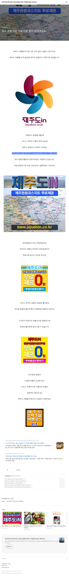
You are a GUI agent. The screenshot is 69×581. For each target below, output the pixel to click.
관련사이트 (4, 558)
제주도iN (4, 561)
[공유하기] (10, 470)
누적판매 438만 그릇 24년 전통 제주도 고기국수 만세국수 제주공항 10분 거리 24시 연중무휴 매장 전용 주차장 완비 (28, 446)
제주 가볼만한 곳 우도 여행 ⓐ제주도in (14, 479)
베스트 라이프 (5, 570)
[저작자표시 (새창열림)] (22, 470)
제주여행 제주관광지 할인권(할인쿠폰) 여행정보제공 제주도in (19, 2)
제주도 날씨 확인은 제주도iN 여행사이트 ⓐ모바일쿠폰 (18, 487)
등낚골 (3, 573)
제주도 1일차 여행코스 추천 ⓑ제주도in (14, 483)
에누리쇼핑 (4, 567)
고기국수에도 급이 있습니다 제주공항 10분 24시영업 (24, 443)
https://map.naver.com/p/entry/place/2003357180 (20, 440)
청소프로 (4, 564)
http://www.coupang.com (12, 453)
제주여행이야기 (8, 476)
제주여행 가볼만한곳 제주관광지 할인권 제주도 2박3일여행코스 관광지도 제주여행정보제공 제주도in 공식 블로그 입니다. (32, 542)
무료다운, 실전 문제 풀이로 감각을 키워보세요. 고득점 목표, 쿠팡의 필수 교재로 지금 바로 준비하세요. (33, 459)
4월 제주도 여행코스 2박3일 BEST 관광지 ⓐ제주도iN (17, 485)
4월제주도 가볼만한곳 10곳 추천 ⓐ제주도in (15, 481)
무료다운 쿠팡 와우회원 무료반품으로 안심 (20, 456)
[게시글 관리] (12, 470)
